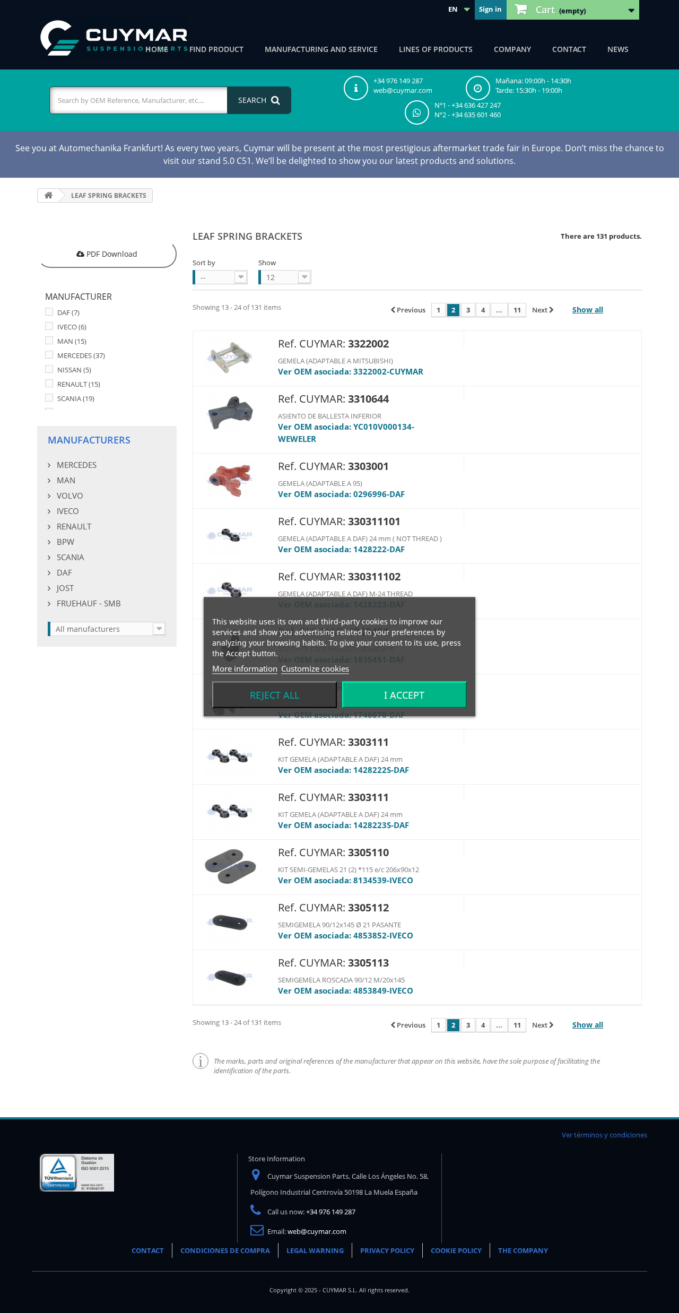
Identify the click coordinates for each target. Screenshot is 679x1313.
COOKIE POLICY (456, 1250)
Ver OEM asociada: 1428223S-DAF (343, 825)
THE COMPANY (523, 1250)
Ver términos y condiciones (604, 1135)
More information (244, 668)
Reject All (274, 694)
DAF (68, 312)
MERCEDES (81, 355)
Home (156, 49)
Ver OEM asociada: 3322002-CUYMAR (350, 371)
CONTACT (148, 1250)
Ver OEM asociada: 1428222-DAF (341, 549)
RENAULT (78, 384)
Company (512, 49)
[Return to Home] (48, 195)
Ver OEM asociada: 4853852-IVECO (345, 935)
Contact (569, 49)
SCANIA (75, 398)
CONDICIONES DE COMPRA (225, 1250)
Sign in (490, 9)
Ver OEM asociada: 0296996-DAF (341, 494)
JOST (64, 587)
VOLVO (69, 495)
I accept (404, 694)
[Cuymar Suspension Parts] (114, 38)
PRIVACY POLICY (387, 1250)
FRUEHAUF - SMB (88, 603)
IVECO (71, 327)
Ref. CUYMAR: (311, 344)
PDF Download (110, 254)
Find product (216, 49)
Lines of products (436, 49)
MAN (71, 341)
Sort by (204, 262)
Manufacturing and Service (321, 49)
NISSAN (74, 370)
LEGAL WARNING (315, 1250)
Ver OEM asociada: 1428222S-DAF (343, 769)
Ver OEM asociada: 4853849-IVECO (345, 990)
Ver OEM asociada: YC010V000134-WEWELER (346, 432)
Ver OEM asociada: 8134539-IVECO (345, 880)
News (618, 49)
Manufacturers (89, 439)
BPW (64, 541)
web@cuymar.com (317, 1231)
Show (267, 262)
